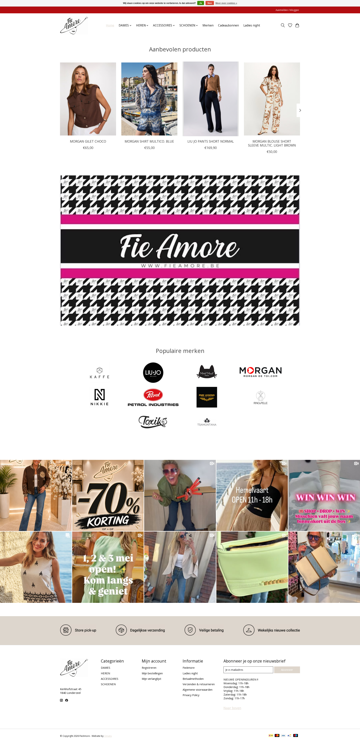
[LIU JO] (153, 373)
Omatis (108, 736)
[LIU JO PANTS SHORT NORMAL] (211, 99)
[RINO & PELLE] (260, 397)
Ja (200, 3)
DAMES (105, 667)
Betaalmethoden (193, 679)
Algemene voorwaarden (197, 689)
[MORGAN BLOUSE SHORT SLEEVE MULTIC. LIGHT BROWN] (272, 99)
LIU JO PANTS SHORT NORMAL (211, 141)
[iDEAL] (270, 736)
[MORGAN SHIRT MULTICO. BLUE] (149, 99)
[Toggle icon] (283, 25)
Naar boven (232, 708)
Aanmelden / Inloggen (287, 10)
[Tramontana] (207, 422)
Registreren (149, 667)
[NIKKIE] (99, 397)
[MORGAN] (260, 373)
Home (110, 25)
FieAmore (189, 667)
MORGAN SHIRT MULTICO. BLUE (149, 141)
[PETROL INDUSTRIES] (153, 397)
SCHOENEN (108, 684)
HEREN (105, 673)
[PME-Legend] (207, 397)
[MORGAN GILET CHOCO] (88, 99)
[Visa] (283, 736)
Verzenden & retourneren (199, 684)
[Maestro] (295, 736)
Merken (208, 25)
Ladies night (251, 25)
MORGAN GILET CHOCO (88, 141)
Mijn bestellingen (152, 673)
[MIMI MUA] (207, 373)
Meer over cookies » (226, 3)
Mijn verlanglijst (151, 679)
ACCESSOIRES (109, 679)
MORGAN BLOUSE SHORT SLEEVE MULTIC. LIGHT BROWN (272, 143)
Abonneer (287, 670)
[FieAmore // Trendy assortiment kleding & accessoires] (74, 25)
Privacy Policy (191, 695)
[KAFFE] (99, 373)
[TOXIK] (153, 422)
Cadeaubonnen (228, 25)
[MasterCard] (277, 736)
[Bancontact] (289, 736)
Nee (210, 3)
